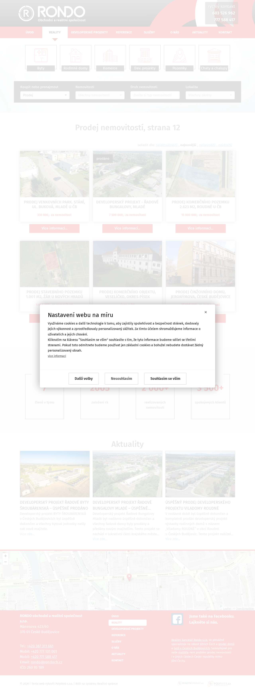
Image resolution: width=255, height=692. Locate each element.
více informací (57, 356)
